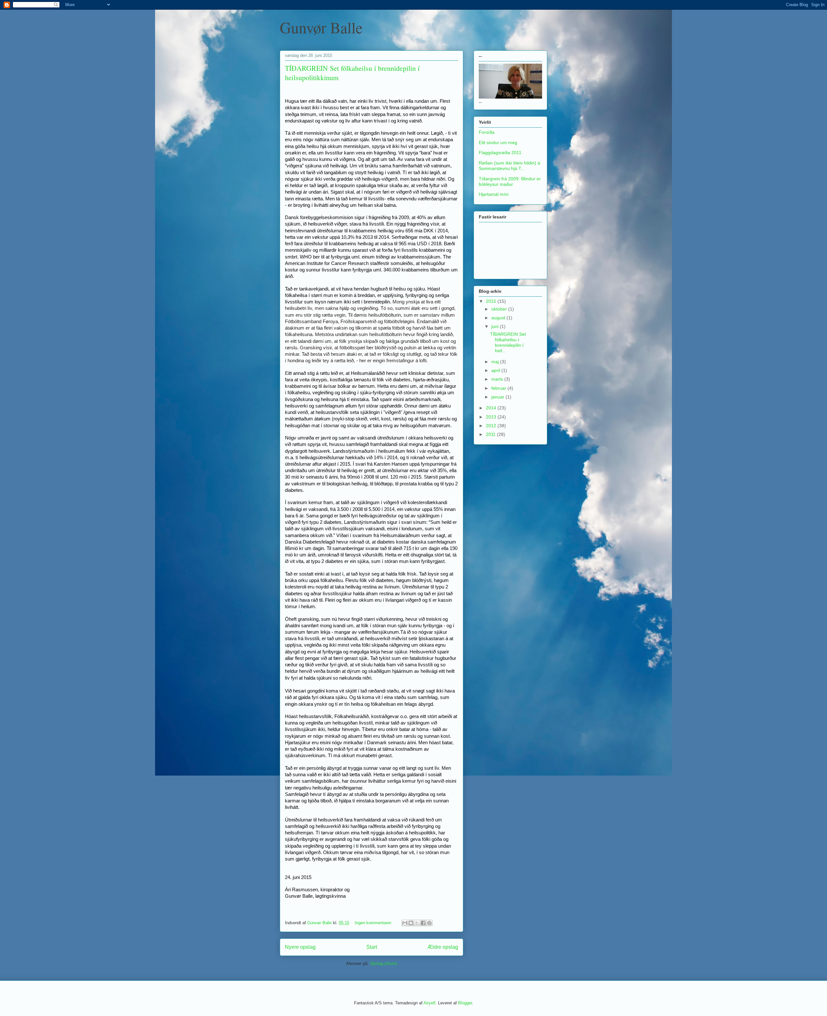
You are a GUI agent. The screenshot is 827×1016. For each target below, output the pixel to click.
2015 (491, 301)
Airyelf (429, 1002)
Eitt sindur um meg (498, 142)
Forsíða (487, 132)
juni (495, 326)
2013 (491, 416)
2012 (491, 425)
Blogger (465, 1002)
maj (495, 361)
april (496, 370)
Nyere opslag (300, 947)
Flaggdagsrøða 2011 (500, 152)
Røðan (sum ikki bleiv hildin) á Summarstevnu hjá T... (509, 165)
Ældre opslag (442, 947)
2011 (491, 434)
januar (498, 396)
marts (497, 379)
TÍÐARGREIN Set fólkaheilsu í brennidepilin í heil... (508, 342)
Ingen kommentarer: (374, 922)
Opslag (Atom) (383, 963)
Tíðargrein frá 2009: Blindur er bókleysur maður (510, 181)
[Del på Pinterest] (429, 923)
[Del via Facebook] (423, 923)
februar (499, 388)
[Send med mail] (405, 923)
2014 (491, 407)
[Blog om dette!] (411, 923)
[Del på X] (417, 923)
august (499, 317)
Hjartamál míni (493, 194)
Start (371, 947)
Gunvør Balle (321, 27)
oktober (499, 309)
